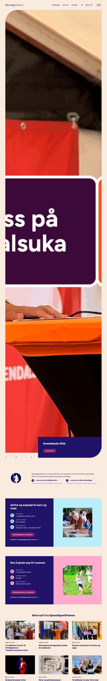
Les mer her (50, 451)
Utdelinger (56, 5)
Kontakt (74, 5)
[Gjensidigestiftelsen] (14, 5)
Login (98, 5)
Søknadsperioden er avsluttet (23, 592)
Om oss (66, 5)
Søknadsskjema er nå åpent (22, 534)
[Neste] (31, 457)
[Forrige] (6, 457)
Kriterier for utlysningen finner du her (23, 539)
